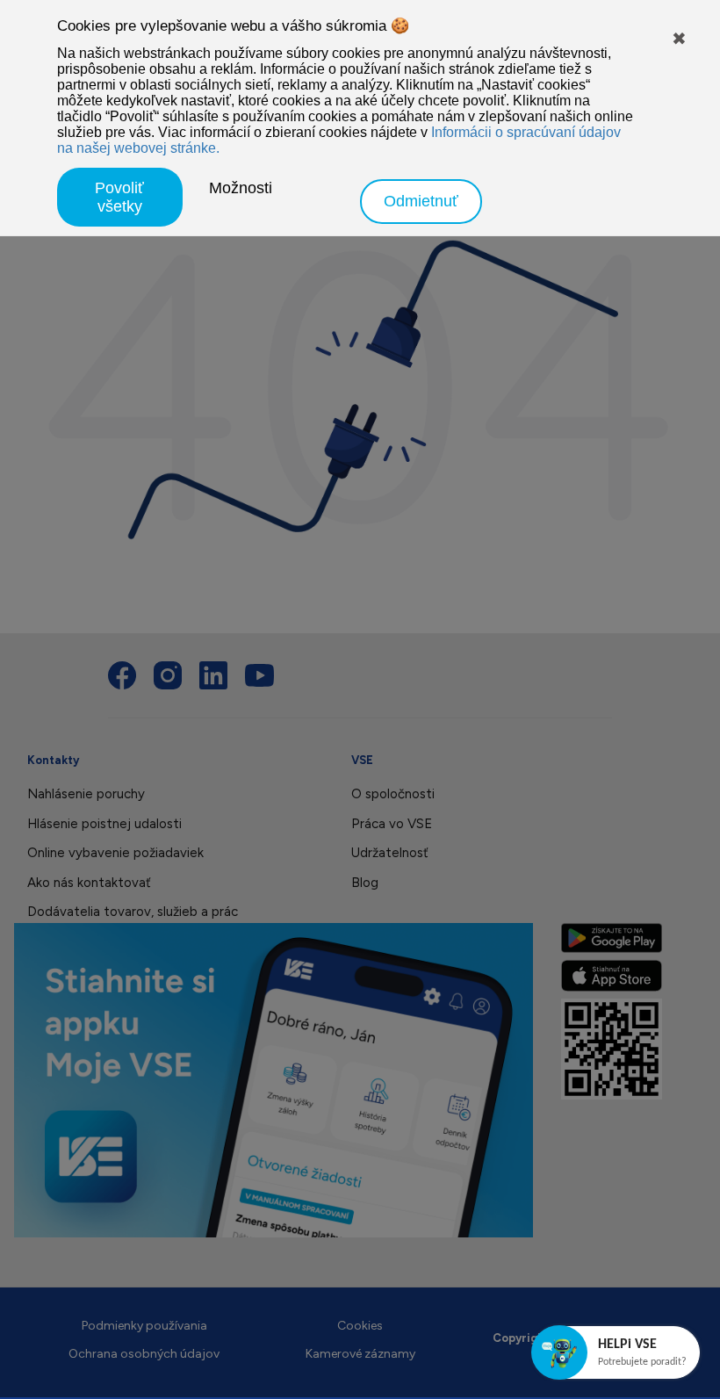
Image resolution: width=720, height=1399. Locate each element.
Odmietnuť (421, 201)
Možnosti (240, 188)
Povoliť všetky (119, 197)
